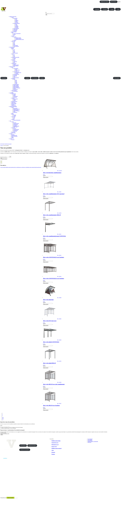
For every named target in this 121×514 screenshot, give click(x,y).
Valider (2, 434)
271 (2, 419)
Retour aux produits (10, 497)
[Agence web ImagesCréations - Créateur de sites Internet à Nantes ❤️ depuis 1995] (3, 458)
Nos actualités (90, 439)
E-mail (3, 432)
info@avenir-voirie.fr (104, 1)
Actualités (42, 78)
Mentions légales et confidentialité (93, 441)
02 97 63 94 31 (113, 1)
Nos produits (4, 78)
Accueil (1, 145)
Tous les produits (2, 167)
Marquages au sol (20, 167)
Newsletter (105, 9)
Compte (112, 9)
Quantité (44, 175)
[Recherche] (10, 157)
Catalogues (27, 78)
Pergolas (40, 167)
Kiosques (37, 167)
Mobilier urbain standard (30, 167)
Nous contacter (116, 78)
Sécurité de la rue (15, 167)
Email (1, 425)
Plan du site (89, 442)
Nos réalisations (34, 78)
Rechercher (97, 9)
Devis (118, 9)
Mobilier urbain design (9, 167)
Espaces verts (25, 167)
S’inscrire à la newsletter (24, 449)
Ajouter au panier (45, 177)
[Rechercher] (46, 14)
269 (2, 417)
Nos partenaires (90, 440)
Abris (35, 167)
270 (2, 418)
